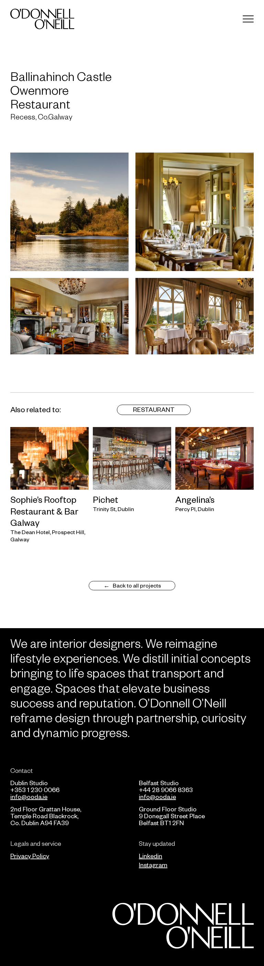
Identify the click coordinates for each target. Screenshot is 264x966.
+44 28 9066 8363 (166, 789)
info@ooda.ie (28, 796)
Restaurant (154, 409)
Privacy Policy (29, 856)
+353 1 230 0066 (34, 789)
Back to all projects (137, 585)
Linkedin (150, 856)
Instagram (153, 865)
